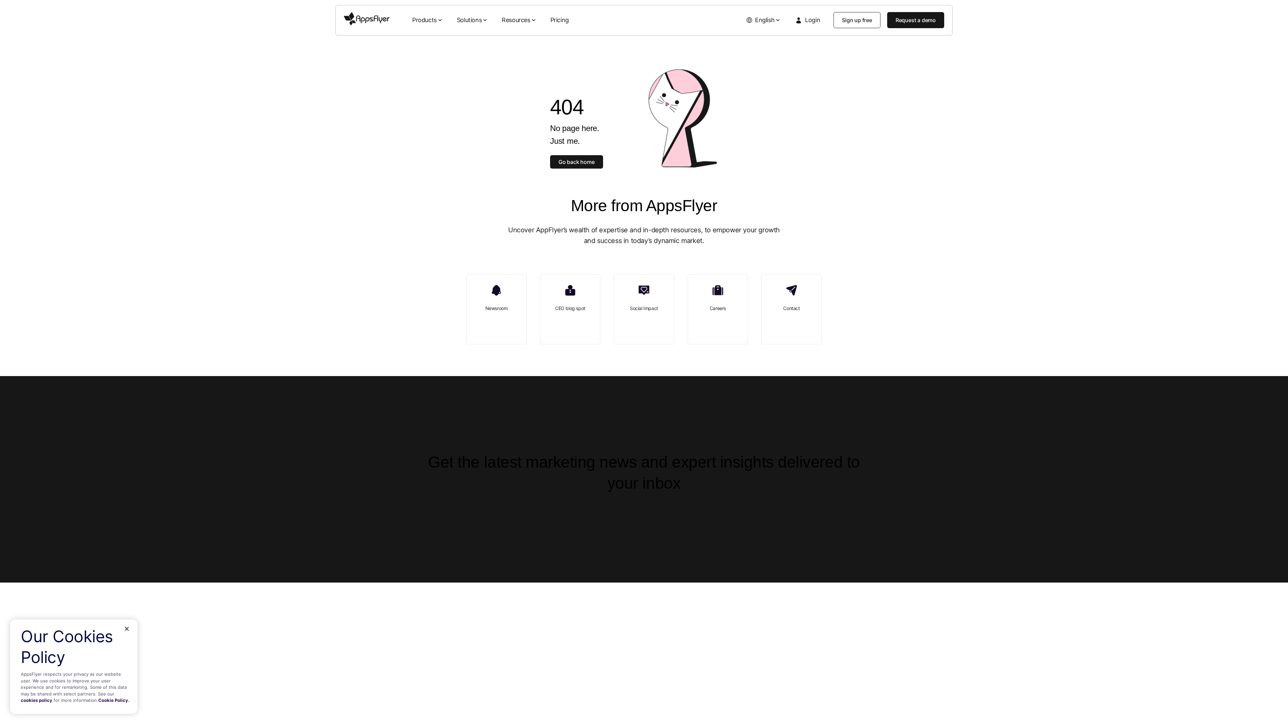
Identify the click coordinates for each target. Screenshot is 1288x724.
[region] (74, 666)
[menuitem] (428, 20)
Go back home (576, 162)
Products (424, 19)
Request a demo (916, 20)
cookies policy (36, 700)
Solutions (469, 19)
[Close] (126, 628)
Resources (516, 19)
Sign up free (857, 20)
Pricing (559, 19)
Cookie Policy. (113, 700)
